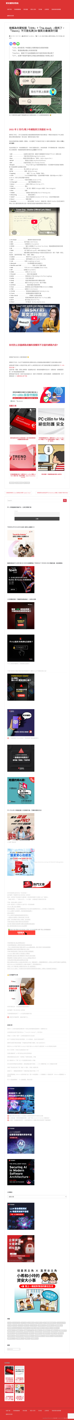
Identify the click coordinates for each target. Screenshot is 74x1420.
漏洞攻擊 (11, 1330)
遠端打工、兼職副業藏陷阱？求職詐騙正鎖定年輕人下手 (23, 1071)
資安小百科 (33, 9)
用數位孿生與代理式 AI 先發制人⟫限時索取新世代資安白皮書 (26, 1116)
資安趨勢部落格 (12, 3)
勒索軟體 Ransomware (15, 1328)
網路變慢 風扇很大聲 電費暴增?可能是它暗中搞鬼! (21, 956)
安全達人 (27, 1328)
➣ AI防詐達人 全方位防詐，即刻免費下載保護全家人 (24, 738)
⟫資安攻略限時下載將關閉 (43, 1120)
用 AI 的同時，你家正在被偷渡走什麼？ (18, 1050)
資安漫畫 (25, 9)
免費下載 (9, 9)
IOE (15, 1325)
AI (9, 1323)
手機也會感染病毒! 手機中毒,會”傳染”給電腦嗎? (20, 951)
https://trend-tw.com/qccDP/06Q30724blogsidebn (48, 862)
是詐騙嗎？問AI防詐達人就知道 (16, 1010)
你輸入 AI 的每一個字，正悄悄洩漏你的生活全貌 (20, 1036)
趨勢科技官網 (10, 15)
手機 (34, 1328)
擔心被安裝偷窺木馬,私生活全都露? (17, 926)
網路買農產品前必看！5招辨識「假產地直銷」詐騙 (21, 1057)
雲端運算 (34, 1338)
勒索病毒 (50, 1325)
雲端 (27, 1338)
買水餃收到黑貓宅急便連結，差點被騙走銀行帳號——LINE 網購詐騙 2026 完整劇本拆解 (32, 1064)
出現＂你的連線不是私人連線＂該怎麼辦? (19, 919)
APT (23, 1323)
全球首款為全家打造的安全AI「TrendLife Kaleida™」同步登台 (24, 1032)
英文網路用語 (19, 483)
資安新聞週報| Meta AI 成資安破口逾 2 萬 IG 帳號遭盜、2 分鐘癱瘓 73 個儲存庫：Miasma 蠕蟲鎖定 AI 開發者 (36, 1075)
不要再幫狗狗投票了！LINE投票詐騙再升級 (19, 1013)
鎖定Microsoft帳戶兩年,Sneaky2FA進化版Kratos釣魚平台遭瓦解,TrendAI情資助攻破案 (31, 1046)
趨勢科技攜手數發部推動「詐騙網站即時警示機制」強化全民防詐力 (26, 1043)
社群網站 (38, 1330)
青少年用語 (26, 483)
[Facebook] (10, 43)
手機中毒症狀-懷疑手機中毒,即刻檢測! (18, 921)
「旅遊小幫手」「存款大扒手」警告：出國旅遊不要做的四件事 (26, 899)
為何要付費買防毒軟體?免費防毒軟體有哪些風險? (21, 924)
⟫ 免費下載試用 (11, 842)
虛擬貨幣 (46, 1333)
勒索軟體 (59, 1325)
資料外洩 (58, 1336)
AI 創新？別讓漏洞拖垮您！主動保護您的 (20, 1120)
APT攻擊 (39, 1323)
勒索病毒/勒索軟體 (56, 9)
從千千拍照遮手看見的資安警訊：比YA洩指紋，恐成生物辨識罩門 (25, 1039)
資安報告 (11, 1336)
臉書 (31, 1333)
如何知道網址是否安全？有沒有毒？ (17, 893)
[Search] (65, 500)
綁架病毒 (46, 1330)
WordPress (66, 1418)
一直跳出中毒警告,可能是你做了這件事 (18, 917)
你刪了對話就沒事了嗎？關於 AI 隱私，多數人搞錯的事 (22, 1067)
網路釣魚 (11, 1333)
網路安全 (54, 1330)
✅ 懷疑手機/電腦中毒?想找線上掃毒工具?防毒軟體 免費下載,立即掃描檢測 (29, 929)
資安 (60, 1333)
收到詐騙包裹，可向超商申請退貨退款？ (18, 1006)
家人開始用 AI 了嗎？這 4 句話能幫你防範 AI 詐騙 (21, 1060)
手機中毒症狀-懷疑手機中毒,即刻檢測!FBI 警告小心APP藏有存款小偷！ (27, 671)
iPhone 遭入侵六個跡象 (14, 906)
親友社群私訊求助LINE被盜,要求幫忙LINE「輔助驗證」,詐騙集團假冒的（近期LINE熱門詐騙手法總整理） (37, 962)
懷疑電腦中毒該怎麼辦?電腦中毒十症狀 (18, 949)
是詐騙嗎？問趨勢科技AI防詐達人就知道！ (19, 895)
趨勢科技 (11, 1338)
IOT (20, 1325)
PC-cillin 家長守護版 (42, 36)
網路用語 (12, 483)
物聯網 (20, 1330)
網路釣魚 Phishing (22, 1333)
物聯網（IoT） (29, 1330)
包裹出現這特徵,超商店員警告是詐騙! (17, 960)
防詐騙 (40, 9)
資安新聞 (19, 1336)
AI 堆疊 (34, 1120)
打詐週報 (49, 1328)
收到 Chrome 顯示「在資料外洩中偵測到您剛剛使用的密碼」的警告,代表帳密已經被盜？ (32, 968)
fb (9, 1325)
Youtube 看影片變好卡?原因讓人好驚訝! (18, 953)
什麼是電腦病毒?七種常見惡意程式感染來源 (19, 945)
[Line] (17, 43)
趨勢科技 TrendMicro (28, 36)
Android (16, 1323)
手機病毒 (41, 1328)
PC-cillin (33, 1325)
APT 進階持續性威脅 (50, 1323)
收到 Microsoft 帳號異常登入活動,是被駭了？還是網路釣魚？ (24, 964)
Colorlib (55, 1418)
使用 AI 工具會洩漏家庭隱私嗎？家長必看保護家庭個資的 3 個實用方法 (27, 1029)
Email (16, 511)
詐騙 (54, 1333)
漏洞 (56, 1328)
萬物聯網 (38, 1333)
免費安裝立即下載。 (22, 376)
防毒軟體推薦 (17, 9)
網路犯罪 (63, 1330)
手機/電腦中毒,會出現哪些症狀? (16, 943)
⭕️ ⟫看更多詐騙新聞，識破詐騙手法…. (18, 1017)
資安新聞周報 (29, 1336)
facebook (61, 1323)
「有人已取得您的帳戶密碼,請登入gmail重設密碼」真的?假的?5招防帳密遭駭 (29, 947)
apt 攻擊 (31, 1323)
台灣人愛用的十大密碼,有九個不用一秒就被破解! (20, 904)
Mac (27, 1325)
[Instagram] (14, 43)
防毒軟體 (20, 1338)
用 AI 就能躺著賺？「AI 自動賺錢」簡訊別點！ (20, 1079)
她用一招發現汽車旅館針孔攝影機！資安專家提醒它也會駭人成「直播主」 (28, 897)
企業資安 (47, 9)
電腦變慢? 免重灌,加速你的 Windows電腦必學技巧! (21, 958)
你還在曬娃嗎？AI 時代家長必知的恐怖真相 (19, 1053)
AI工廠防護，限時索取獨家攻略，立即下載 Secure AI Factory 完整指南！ (29, 1118)
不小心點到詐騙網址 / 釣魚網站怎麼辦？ (18, 663)
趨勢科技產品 (52, 36)
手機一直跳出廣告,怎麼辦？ (15, 902)
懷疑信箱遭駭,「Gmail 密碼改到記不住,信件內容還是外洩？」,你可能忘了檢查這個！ (31, 909)
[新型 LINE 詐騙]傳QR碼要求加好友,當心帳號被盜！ (22, 966)
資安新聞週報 (39, 1336)
